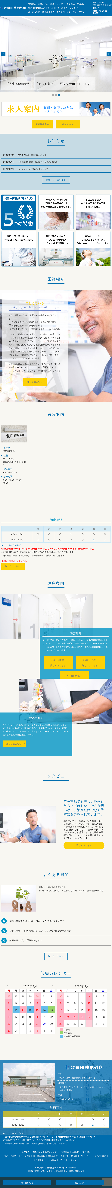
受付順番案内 (48, 12)
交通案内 (71, 4)
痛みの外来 (44, 8)
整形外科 (32, 8)
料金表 (64, 8)
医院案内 (32, 4)
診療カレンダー (57, 4)
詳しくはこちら (34, 381)
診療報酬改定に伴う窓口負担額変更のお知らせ (38, 162)
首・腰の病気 (39, 1156)
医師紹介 (81, 4)
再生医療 (55, 8)
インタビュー (76, 8)
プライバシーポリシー (77, 12)
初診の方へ (43, 4)
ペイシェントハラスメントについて (33, 169)
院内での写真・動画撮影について (32, 155)
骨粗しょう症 (24, 1156)
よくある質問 (34, 12)
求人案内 (61, 12)
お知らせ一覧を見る (56, 180)
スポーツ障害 (10, 1156)
